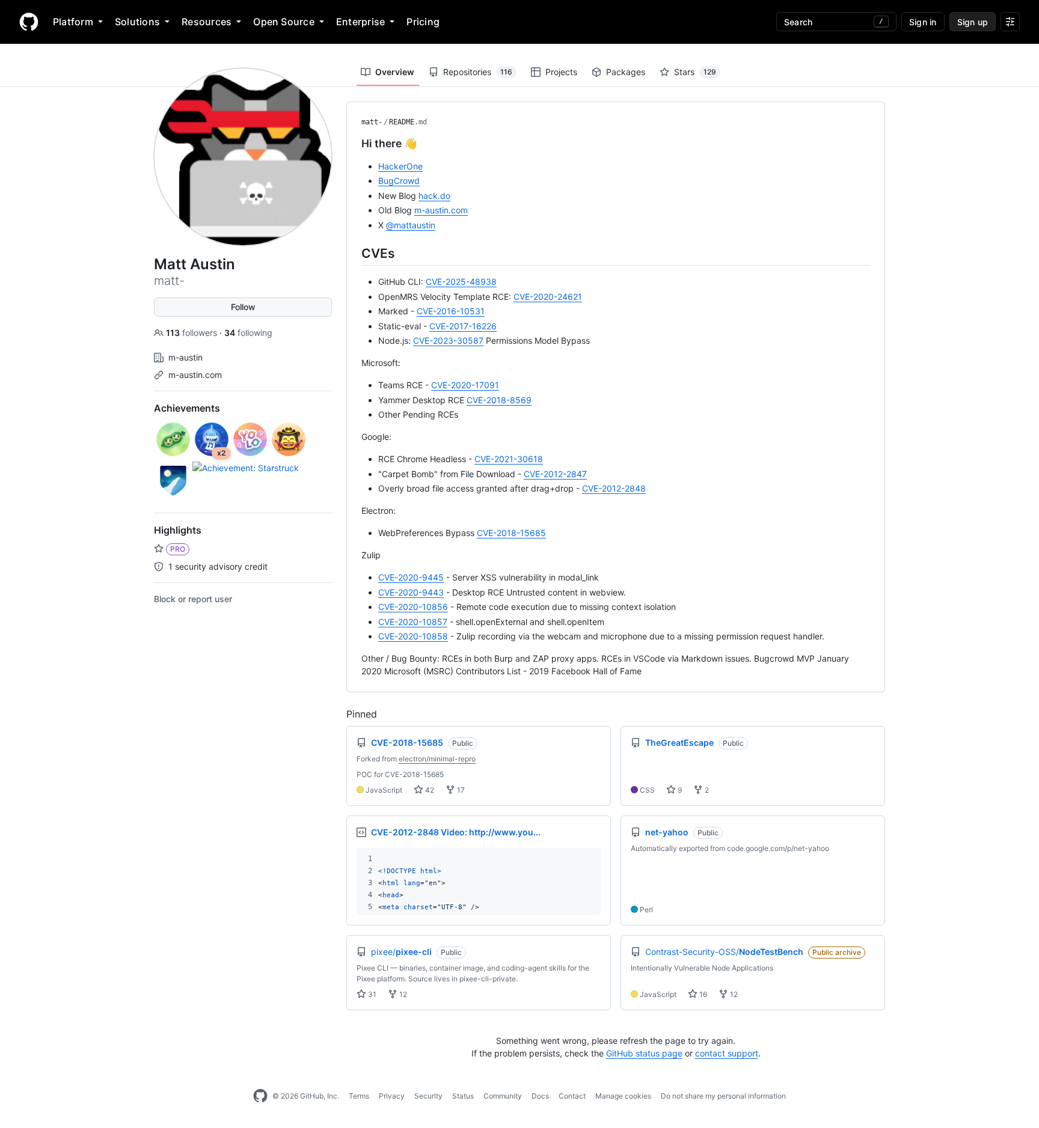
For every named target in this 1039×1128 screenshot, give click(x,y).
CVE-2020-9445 (411, 577)
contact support (726, 1053)
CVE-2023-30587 (448, 340)
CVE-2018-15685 (511, 533)
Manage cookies (623, 1095)
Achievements (187, 408)
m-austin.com (195, 375)
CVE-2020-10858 (413, 636)
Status (463, 1095)
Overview (394, 72)
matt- (371, 122)
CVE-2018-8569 (499, 400)
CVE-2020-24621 (547, 296)
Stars (695, 72)
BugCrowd (399, 180)
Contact (572, 1095)
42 (428, 789)
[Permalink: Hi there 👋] (353, 143)
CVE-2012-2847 (555, 474)
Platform (73, 22)
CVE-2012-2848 (614, 488)
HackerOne (400, 166)
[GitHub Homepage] (260, 1096)
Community (502, 1095)
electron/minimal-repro (437, 758)
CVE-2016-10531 (451, 311)
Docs (540, 1095)
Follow (243, 307)
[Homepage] (28, 21)
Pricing (423, 22)
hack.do (434, 196)
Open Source (283, 22)
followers (192, 333)
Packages (625, 72)
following (248, 333)
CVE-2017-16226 (463, 326)
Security (428, 1095)
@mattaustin (410, 225)
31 (371, 994)
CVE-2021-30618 (508, 459)
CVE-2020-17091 (465, 385)
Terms (359, 1095)
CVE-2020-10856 (413, 607)
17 (460, 789)
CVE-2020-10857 (412, 622)
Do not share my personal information (723, 1095)
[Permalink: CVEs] (353, 253)
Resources (206, 22)
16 (702, 994)
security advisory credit (217, 566)
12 (402, 994)
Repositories (477, 72)
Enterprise (360, 22)
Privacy (392, 1095)
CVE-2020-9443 (411, 592)
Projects (561, 72)
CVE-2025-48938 (461, 281)
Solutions (137, 22)
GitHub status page (644, 1053)
